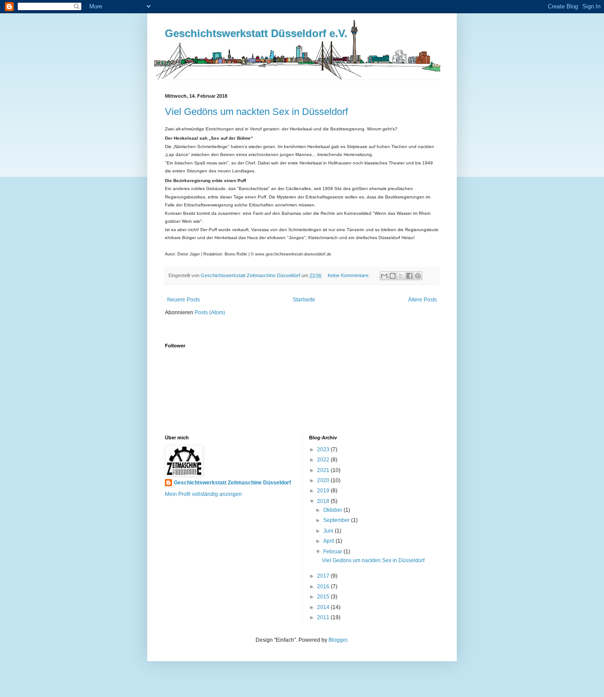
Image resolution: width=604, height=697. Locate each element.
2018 (324, 501)
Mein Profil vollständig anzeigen (203, 494)
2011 (324, 617)
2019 (324, 491)
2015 (324, 597)
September (337, 520)
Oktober (333, 510)
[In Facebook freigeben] (409, 275)
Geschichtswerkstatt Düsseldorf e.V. (256, 33)
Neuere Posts (183, 300)
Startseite (304, 300)
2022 (324, 460)
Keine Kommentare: (349, 275)
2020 (324, 480)
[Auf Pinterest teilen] (417, 275)
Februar (333, 551)
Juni (329, 531)
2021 (324, 470)
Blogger (338, 640)
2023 (324, 449)
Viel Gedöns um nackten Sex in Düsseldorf (256, 111)
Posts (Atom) (210, 312)
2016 (324, 586)
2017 (324, 576)
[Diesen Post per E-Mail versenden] (384, 275)
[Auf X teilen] (401, 275)
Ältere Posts (422, 300)
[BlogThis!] (392, 275)
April (329, 541)
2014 (324, 607)
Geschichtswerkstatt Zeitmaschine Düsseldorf (232, 483)
